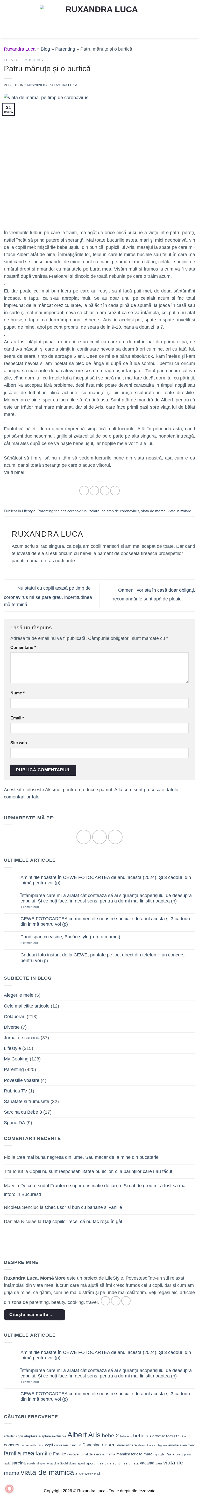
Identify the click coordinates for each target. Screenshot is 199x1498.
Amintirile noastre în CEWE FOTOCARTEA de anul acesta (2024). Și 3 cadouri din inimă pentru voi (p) (105, 880)
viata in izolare (179, 511)
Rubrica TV (15, 1090)
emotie (173, 1445)
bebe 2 (110, 1435)
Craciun (75, 1445)
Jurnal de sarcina (21, 1037)
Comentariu (23, 647)
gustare (73, 1454)
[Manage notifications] (9, 1489)
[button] (7, 19)
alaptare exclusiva (52, 1436)
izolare (94, 511)
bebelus (142, 1435)
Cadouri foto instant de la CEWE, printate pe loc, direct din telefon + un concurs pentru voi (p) (102, 957)
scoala (31, 1463)
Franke (59, 1454)
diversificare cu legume (152, 1445)
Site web (18, 743)
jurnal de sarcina (92, 1454)
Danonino (91, 1445)
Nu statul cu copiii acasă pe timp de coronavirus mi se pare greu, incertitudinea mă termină (48, 596)
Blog (45, 49)
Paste (170, 1454)
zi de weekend (87, 1473)
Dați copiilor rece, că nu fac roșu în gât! (83, 1221)
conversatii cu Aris (32, 1445)
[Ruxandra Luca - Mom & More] (99, 19)
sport (81, 1463)
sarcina (18, 1462)
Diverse (12, 1027)
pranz (179, 1454)
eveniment (187, 1445)
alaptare (31, 1436)
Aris (94, 1435)
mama (110, 1454)
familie (43, 1453)
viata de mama (153, 511)
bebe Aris (126, 1436)
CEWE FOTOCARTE (165, 1436)
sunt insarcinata (126, 1463)
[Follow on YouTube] (115, 837)
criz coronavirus (74, 511)
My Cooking (16, 1058)
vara (159, 1463)
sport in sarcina (98, 1463)
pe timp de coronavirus (120, 511)
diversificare (127, 1445)
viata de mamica (47, 1472)
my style (159, 1454)
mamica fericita (129, 1454)
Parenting (65, 49)
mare (148, 1454)
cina (183, 1436)
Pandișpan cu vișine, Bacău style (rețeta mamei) (70, 936)
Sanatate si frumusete (26, 1101)
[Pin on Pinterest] (114, 490)
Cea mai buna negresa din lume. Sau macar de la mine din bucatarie (88, 1157)
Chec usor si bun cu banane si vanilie (83, 1207)
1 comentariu (38, 907)
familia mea (19, 1453)
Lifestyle (13, 60)
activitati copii (13, 1436)
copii (49, 1445)
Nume (17, 693)
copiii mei (61, 1445)
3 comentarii (37, 943)
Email (17, 718)
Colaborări (14, 1016)
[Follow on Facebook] (83, 837)
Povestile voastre (21, 1080)
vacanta (147, 1463)
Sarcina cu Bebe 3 (23, 1112)
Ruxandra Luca (62, 85)
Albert (77, 1434)
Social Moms (68, 1463)
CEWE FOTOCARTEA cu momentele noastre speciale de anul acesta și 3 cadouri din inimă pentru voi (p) (105, 921)
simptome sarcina (48, 1463)
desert (109, 1444)
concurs (11, 1444)
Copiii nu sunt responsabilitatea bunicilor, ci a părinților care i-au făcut (100, 1171)
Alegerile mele (18, 995)
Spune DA (14, 1122)
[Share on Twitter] (104, 490)
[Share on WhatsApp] (84, 490)
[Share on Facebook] (94, 490)
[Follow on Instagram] (99, 837)
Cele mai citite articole (26, 1006)
